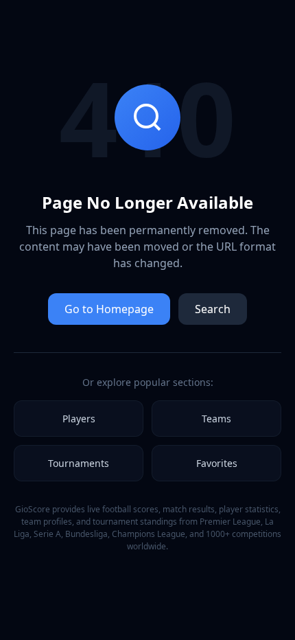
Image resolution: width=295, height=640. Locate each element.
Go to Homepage (109, 309)
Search (213, 309)
